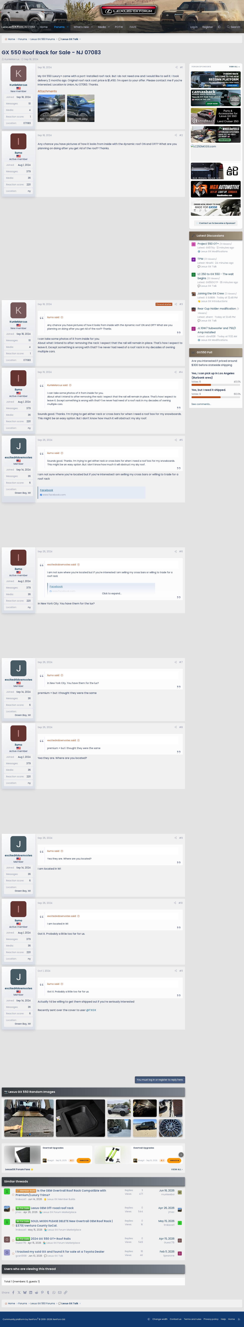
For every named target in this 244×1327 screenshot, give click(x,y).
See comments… (201, 404)
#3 (181, 304)
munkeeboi (167, 1194)
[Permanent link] (39, 1016)
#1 (181, 67)
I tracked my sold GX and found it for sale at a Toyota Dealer (60, 1252)
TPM (200, 259)
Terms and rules (192, 1319)
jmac (19, 1212)
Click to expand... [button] (112, 593)
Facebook (46, 490)
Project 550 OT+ (208, 244)
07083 (27, 123)
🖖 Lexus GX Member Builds (59, 1199)
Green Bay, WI (23, 493)
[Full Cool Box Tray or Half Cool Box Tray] (80, 1118)
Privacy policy (211, 1319)
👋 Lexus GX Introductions (212, 301)
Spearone (168, 1255)
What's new (81, 27)
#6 (181, 551)
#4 (181, 372)
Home (44, 27)
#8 (181, 727)
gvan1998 (21, 1255)
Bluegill (50, 1160)
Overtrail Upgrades (53, 1147)
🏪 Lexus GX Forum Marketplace (57, 1212)
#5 (181, 440)
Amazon (84, 1160)
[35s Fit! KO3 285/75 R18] (145, 1128)
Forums (59, 27)
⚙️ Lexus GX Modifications (213, 251)
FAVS (133, 27)
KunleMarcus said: (57, 385)
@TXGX (91, 1010)
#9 (181, 838)
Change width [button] (159, 1319)
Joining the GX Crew (211, 293)
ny (29, 191)
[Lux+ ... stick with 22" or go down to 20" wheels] (119, 1108)
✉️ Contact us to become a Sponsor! (215, 223)
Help (223, 1319)
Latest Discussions (210, 236)
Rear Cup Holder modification (217, 309)
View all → (234, 66)
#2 (181, 135)
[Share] (176, 67)
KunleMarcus (12, 59)
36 (29, 178)
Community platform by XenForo (34, 1319)
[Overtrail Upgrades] (29, 1118)
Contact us (175, 1319)
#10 (180, 903)
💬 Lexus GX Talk (53, 1255)
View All (177, 1169)
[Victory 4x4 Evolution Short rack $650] (171, 1108)
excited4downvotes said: (61, 564)
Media (102, 27)
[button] (68, 27)
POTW (119, 27)
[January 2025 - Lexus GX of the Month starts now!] (119, 1128)
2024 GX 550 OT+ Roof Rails (51, 1239)
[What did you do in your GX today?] (145, 1108)
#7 (181, 662)
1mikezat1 (21, 1199)
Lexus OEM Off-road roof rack (52, 1208)
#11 (181, 971)
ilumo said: (53, 317)
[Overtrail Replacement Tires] (171, 1128)
